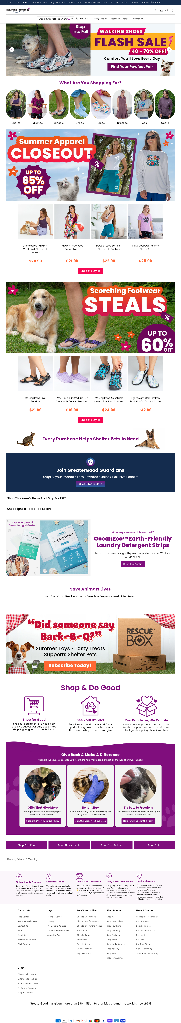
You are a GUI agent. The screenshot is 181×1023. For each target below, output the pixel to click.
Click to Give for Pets (86, 916)
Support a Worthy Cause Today (42, 820)
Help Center (23, 916)
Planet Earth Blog (144, 948)
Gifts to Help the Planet (28, 978)
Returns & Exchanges (27, 921)
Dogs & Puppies (143, 925)
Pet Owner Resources (146, 930)
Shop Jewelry (113, 948)
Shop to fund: (53, 18)
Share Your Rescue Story (147, 953)
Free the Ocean (84, 944)
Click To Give (12, 2)
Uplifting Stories (143, 944)
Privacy (50, 921)
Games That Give (84, 948)
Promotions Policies (56, 925)
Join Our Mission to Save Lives (90, 820)
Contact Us (23, 925)
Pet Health (141, 935)
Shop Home (112, 939)
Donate (134, 2)
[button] (156, 10)
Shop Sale (154, 845)
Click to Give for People (88, 921)
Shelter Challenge (151, 2)
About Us (22, 935)
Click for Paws (83, 935)
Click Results (24, 944)
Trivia (124, 2)
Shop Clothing (113, 930)
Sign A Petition (84, 953)
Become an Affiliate (27, 939)
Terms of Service (55, 916)
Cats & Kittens (142, 921)
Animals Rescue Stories (147, 916)
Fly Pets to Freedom (27, 988)
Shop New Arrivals (69, 845)
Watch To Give (111, 2)
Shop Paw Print (27, 845)
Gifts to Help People (27, 974)
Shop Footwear (114, 935)
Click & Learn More (90, 484)
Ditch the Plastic (132, 564)
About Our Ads (53, 935)
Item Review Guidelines (58, 930)
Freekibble (82, 939)
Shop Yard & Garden (116, 944)
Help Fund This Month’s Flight (138, 820)
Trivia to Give (83, 930)
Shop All (110, 916)
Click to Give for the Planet (89, 925)
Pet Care (140, 939)
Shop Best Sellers (111, 845)
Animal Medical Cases (28, 983)
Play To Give (75, 2)
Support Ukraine (25, 992)
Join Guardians (39, 2)
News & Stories (92, 2)
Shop (25, 2)
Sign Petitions (58, 2)
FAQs (20, 930)
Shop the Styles (90, 271)
